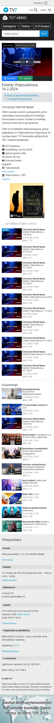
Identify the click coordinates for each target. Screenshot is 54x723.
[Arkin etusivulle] (14, 17)
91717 (16, 645)
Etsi (44, 33)
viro (4, 171)
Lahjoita (26, 78)
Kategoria (9, 26)
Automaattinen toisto (20, 223)
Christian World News (20, 99)
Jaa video (11, 78)
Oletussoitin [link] (8, 45)
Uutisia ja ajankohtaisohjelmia (21, 95)
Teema (25, 26)
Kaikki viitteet (23, 614)
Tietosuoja (7, 559)
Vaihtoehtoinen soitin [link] (25, 45)
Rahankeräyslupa (10, 651)
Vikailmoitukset (9, 580)
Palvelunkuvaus (9, 623)
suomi (10, 171)
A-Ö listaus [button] (42, 26)
